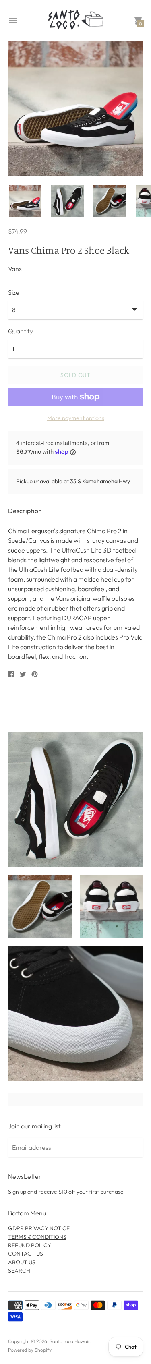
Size (13, 292)
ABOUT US (21, 1262)
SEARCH (19, 1270)
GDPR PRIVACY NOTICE (39, 1228)
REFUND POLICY (29, 1245)
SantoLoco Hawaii (69, 1341)
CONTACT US (25, 1253)
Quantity (20, 331)
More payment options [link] (75, 418)
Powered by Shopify (30, 1350)
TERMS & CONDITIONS (37, 1236)
